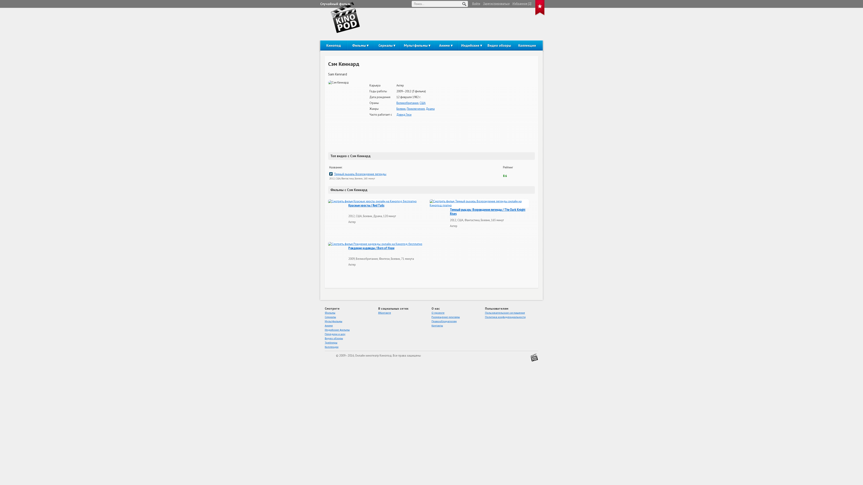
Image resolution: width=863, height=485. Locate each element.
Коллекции (527, 45)
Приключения (416, 109)
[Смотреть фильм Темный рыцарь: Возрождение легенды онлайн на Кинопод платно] (479, 203)
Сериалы (385, 45)
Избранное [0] (522, 4)
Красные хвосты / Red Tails (366, 205)
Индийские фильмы (337, 329)
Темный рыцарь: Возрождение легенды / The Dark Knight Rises (487, 212)
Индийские (470, 45)
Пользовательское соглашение (505, 312)
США (423, 103)
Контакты (437, 325)
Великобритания (407, 103)
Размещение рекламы (446, 317)
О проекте (438, 312)
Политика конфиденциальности (505, 317)
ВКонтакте (384, 312)
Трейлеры (331, 342)
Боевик (401, 109)
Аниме (444, 45)
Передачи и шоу (335, 334)
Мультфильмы (416, 45)
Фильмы (359, 45)
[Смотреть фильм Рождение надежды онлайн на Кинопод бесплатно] (375, 244)
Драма (430, 109)
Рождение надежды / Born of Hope (371, 248)
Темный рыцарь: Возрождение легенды (360, 174)
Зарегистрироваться (496, 4)
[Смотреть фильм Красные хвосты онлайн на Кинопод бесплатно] (372, 201)
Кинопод (333, 45)
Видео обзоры (499, 45)
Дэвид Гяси (403, 115)
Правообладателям (444, 321)
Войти (476, 4)
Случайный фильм (335, 4)
